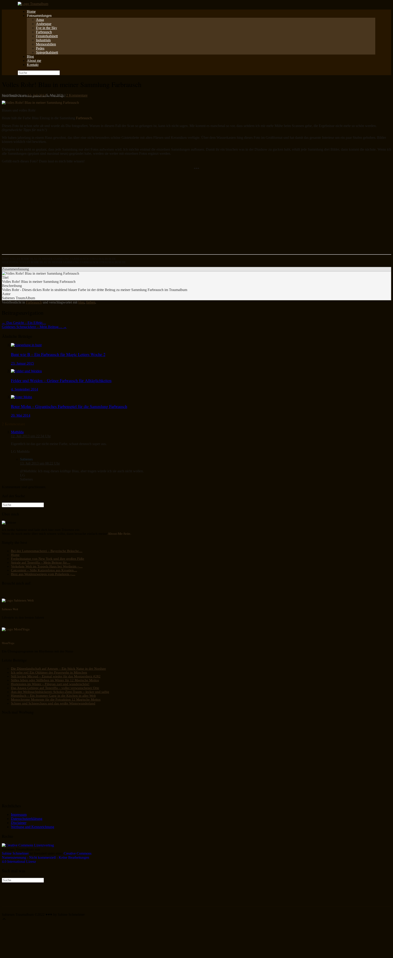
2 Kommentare (77, 95)
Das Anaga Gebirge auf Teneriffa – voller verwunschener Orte (55, 688)
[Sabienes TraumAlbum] (33, 4)
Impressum (19, 814)
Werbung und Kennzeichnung (32, 827)
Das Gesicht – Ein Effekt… (24, 323)
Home (31, 11)
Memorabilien (46, 44)
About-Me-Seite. (119, 533)
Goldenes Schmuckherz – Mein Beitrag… (34, 327)
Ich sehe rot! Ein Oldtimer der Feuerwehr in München (49, 672)
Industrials (43, 40)
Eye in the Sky (46, 28)
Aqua (40, 20)
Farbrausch (44, 32)
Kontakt (32, 65)
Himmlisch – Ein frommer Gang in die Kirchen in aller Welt (53, 695)
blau (81, 302)
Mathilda (17, 432)
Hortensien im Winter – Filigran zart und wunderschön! (50, 684)
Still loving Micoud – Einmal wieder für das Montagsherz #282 (56, 676)
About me (34, 60)
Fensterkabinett (47, 36)
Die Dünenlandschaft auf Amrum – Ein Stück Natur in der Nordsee (58, 668)
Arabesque (43, 24)
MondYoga (8, 643)
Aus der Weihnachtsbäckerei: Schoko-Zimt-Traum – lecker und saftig (60, 692)
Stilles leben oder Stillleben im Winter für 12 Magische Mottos (55, 680)
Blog (30, 56)
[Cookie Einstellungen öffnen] (36, 954)
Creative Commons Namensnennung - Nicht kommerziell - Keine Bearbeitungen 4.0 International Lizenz (46, 857)
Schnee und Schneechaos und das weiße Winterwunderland (53, 703)
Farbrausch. (84, 118)
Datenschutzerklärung (26, 819)
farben (90, 302)
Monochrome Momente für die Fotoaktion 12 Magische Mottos (56, 699)
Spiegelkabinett (47, 52)
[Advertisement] (138, 214)
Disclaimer (18, 823)
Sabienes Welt (10, 609)
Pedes (40, 48)
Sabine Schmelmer (15, 853)
